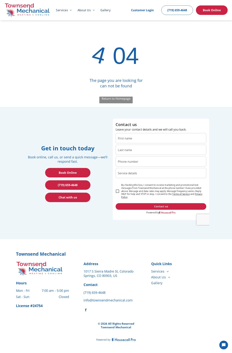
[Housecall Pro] (124, 339)
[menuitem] (63, 10)
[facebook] (86, 310)
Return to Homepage (116, 99)
